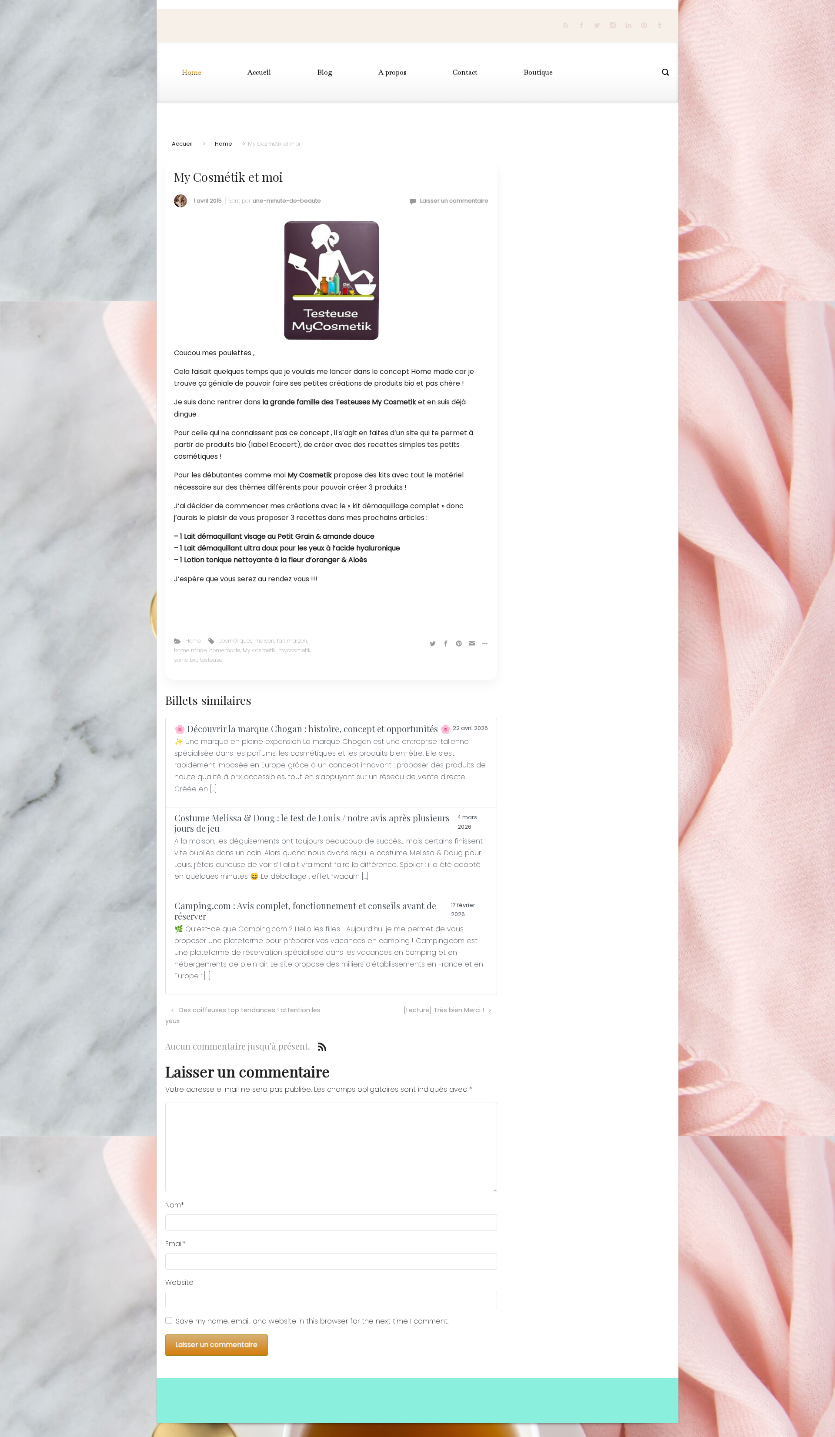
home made (190, 650)
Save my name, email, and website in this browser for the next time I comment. (312, 1321)
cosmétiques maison (246, 640)
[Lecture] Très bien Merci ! (444, 1010)
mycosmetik (294, 650)
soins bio (185, 659)
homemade (224, 650)
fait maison (292, 640)
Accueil (182, 143)
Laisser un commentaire (454, 200)
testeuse (211, 659)
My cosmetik (259, 650)
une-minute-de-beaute (287, 200)
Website (179, 1282)
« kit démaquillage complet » (395, 506)
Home (223, 143)
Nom (174, 1205)
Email (175, 1244)
